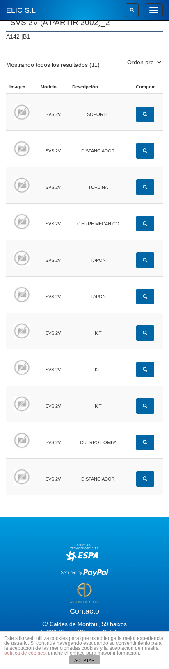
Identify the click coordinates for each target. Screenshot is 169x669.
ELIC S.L (21, 10)
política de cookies (25, 653)
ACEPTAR (84, 660)
